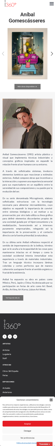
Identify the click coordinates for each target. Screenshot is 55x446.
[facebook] (5, 337)
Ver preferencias (27, 438)
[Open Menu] (52, 4)
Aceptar (27, 424)
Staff (5, 358)
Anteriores (7, 392)
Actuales (6, 388)
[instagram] (15, 337)
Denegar (27, 431)
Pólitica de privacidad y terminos (27, 443)
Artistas (6, 350)
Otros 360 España (10, 371)
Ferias (5, 375)
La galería (7, 354)
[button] (51, 400)
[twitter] (10, 337)
